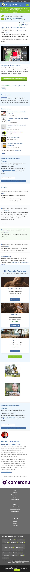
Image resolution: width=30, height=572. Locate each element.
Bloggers (15, 523)
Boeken (15, 497)
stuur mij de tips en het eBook (14, 181)
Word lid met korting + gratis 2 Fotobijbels (12, 8)
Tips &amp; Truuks (15, 499)
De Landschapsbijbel (15, 509)
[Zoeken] (27, 5)
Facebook (14, 85)
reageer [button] (3, 193)
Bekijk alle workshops (15, 356)
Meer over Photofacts (6, 472)
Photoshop (14, 542)
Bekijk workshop (15, 299)
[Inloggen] (28, 1)
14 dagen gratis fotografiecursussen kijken (14, 78)
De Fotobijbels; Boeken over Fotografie (14, 18)
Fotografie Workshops (15, 1)
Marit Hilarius (20, 30)
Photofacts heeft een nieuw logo (15, 131)
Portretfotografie (7, 550)
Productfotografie (17, 552)
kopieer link (22, 85)
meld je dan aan (15, 262)
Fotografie (21, 539)
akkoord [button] (17, 570)
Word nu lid (17, 9)
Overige (5, 558)
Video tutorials (25, 22)
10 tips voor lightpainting (13, 137)
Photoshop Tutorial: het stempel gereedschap (15, 144)
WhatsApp (7, 85)
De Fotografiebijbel (15, 511)
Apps (22, 555)
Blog (15, 490)
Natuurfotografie (20, 544)
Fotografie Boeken (23, 1)
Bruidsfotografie (7, 552)
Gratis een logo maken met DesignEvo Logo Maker (16, 112)
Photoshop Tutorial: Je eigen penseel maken (16, 126)
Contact (15, 521)
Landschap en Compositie (15, 340)
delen (3, 88)
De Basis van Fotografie (9, 539)
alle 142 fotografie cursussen (22, 561)
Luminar (22, 542)
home (3, 22)
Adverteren (15, 525)
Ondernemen (6, 555)
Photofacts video (15, 494)
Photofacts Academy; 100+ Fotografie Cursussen (16, 14)
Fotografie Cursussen (6, 1)
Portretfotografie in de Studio (15, 288)
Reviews (15, 492)
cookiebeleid (24, 568)
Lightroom (6, 542)
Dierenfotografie (20, 547)
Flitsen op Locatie (15, 314)
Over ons (15, 518)
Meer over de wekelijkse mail (8, 170)
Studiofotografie (18, 550)
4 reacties (7, 32)
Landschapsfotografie (8, 547)
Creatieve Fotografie (8, 544)
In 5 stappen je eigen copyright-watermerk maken (17, 119)
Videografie (15, 555)
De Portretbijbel (15, 506)
